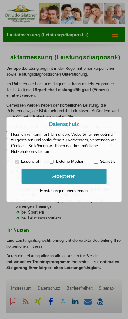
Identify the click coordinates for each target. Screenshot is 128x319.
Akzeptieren (63, 176)
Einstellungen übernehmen (64, 190)
